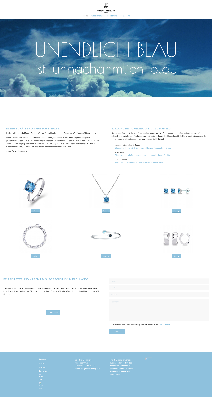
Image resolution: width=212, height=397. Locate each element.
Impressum (42, 367)
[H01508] (35, 191)
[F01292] (176, 239)
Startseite (42, 359)
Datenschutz (164, 325)
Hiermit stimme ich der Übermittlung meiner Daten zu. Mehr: (141, 325)
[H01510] (176, 191)
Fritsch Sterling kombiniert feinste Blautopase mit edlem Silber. (139, 162)
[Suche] (128, 16)
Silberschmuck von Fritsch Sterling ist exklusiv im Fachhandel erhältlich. (143, 148)
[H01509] (106, 191)
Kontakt (41, 363)
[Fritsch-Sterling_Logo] (106, 7)
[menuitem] (85, 16)
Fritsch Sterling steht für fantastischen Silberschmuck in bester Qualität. (142, 155)
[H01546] (106, 236)
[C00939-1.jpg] (35, 236)
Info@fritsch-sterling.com (90, 369)
